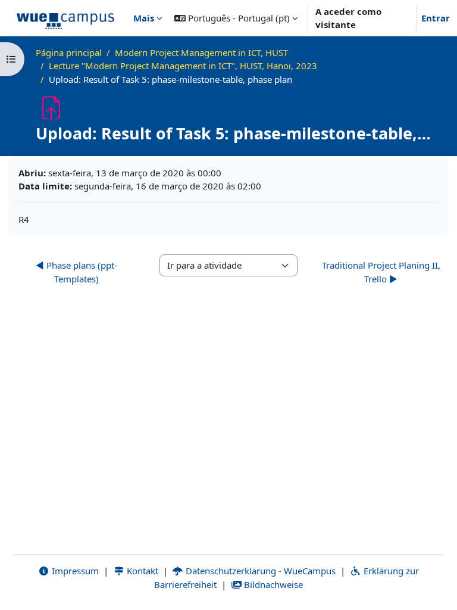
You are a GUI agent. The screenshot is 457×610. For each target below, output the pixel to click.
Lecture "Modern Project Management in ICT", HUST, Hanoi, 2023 (183, 65)
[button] (236, 18)
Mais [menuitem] (143, 18)
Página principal (69, 52)
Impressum (74, 571)
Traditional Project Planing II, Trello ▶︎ (381, 272)
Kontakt (141, 571)
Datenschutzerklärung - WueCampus (259, 571)
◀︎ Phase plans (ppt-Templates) (76, 272)
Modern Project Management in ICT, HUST (201, 52)
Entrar (435, 18)
